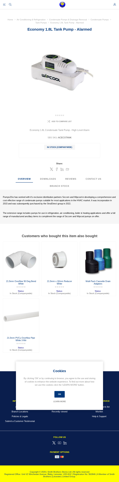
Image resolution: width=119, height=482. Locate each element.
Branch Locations (20, 411)
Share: (59, 163)
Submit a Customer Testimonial (20, 421)
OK (59, 394)
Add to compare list (62, 121)
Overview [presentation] (24, 179)
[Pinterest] (65, 442)
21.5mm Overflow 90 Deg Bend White (21, 282)
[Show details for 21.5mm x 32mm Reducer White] (59, 260)
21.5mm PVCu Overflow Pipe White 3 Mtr (21, 339)
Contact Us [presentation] (93, 179)
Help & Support (99, 416)
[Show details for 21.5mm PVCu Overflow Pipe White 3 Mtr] (21, 316)
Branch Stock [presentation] (59, 186)
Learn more (59, 401)
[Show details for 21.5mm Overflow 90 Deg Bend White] (21, 260)
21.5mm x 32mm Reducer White (59, 282)
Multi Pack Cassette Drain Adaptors (98, 282)
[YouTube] (59, 442)
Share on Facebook (56, 169)
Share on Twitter (51, 169)
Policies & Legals (20, 416)
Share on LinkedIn (62, 169)
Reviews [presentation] (70, 179)
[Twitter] (54, 442)
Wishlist (99, 411)
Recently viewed (59, 411)
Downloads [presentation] (48, 179)
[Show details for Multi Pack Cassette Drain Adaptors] (98, 260)
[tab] (24, 179)
